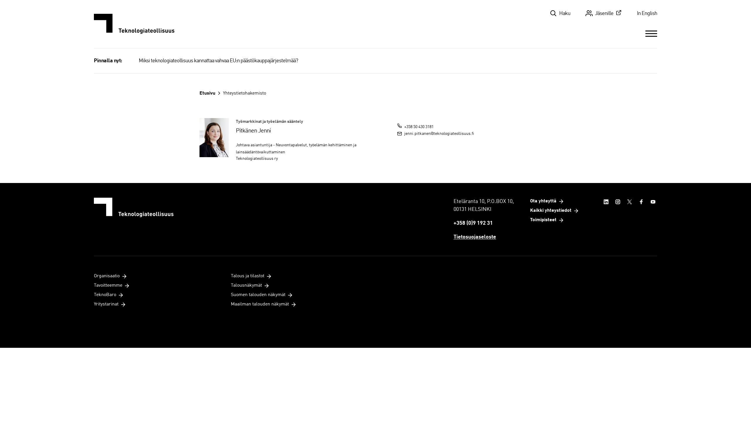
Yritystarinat (106, 304)
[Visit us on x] (629, 202)
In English (647, 13)
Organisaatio (107, 276)
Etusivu (207, 93)
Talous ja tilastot (247, 276)
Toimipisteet (543, 220)
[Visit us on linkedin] (606, 202)
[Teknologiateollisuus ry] (134, 24)
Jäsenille (604, 13)
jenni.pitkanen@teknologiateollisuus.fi (439, 134)
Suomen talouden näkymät (258, 295)
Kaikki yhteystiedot (550, 210)
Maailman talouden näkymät (260, 304)
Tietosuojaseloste (475, 237)
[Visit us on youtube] (653, 202)
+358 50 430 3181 (419, 127)
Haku (564, 13)
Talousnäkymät (246, 285)
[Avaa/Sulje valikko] (651, 33)
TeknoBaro (105, 295)
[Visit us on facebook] (641, 202)
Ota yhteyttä (543, 201)
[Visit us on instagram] (618, 202)
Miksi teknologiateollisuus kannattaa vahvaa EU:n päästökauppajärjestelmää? (218, 60)
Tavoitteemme (108, 285)
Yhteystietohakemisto (244, 93)
